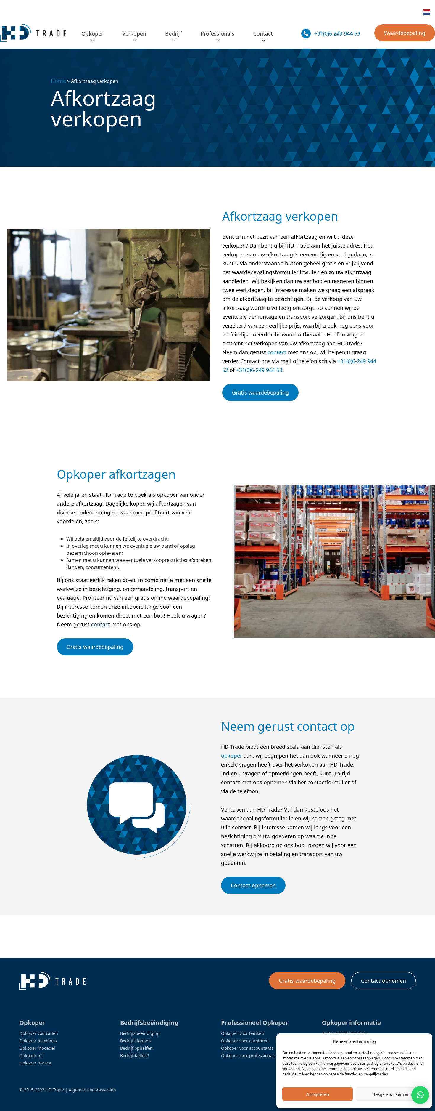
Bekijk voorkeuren (391, 1094)
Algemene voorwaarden (92, 1090)
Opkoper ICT (31, 1055)
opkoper (231, 755)
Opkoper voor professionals (248, 1055)
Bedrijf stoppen (135, 1040)
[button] (420, 1095)
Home (58, 80)
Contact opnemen (253, 885)
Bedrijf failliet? (134, 1055)
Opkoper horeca (35, 1063)
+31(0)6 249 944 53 (337, 33)
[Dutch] (426, 12)
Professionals (217, 33)
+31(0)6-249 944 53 (259, 369)
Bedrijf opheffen (136, 1048)
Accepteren (317, 1094)
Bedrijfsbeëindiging (140, 1033)
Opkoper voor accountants (247, 1048)
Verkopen (134, 33)
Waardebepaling (404, 32)
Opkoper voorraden (38, 1033)
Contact (263, 33)
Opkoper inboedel (37, 1048)
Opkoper (92, 33)
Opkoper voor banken (242, 1033)
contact (277, 352)
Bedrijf (173, 33)
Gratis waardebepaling (260, 392)
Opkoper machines (38, 1040)
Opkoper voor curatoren (245, 1040)
